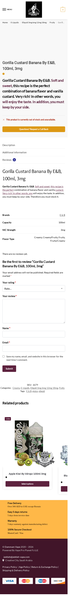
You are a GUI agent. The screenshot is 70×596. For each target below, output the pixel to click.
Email (6, 342)
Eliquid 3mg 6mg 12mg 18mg (34, 22)
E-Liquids (15, 22)
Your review (9, 296)
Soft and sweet (42, 186)
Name (6, 328)
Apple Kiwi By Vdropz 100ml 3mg (27, 473)
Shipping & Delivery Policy (15, 570)
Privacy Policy (9, 567)
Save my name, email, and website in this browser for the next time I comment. (34, 358)
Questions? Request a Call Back (33, 129)
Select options (27, 484)
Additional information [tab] (14, 152)
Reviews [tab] (8, 159)
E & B (62, 215)
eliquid (42, 391)
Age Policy (24, 567)
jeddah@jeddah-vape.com (16, 556)
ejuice (35, 391)
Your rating (9, 282)
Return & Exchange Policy (44, 567)
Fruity (52, 22)
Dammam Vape (12, 546)
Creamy (16, 388)
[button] (62, 9)
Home (5, 22)
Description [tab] (8, 145)
